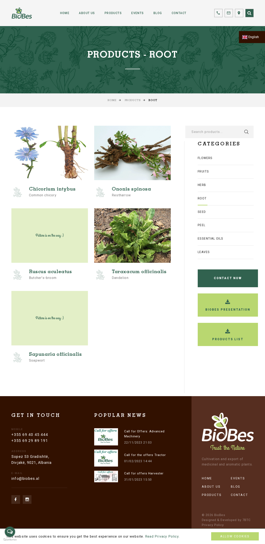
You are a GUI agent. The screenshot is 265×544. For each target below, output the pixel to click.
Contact (179, 13)
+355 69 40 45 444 (29, 434)
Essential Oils (210, 238)
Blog (157, 13)
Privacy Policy (213, 525)
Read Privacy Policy (162, 536)
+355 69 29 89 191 (29, 440)
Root (202, 198)
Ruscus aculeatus (50, 272)
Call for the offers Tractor (145, 455)
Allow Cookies (235, 536)
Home (65, 13)
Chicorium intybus (52, 189)
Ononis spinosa (131, 189)
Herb (202, 185)
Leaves (204, 252)
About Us (87, 13)
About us (211, 486)
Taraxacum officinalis (139, 272)
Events (137, 13)
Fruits (203, 171)
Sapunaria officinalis (55, 354)
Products (113, 13)
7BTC (246, 520)
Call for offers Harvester (144, 473)
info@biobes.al (25, 478)
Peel (202, 225)
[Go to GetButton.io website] (10, 539)
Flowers (205, 158)
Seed (202, 211)
